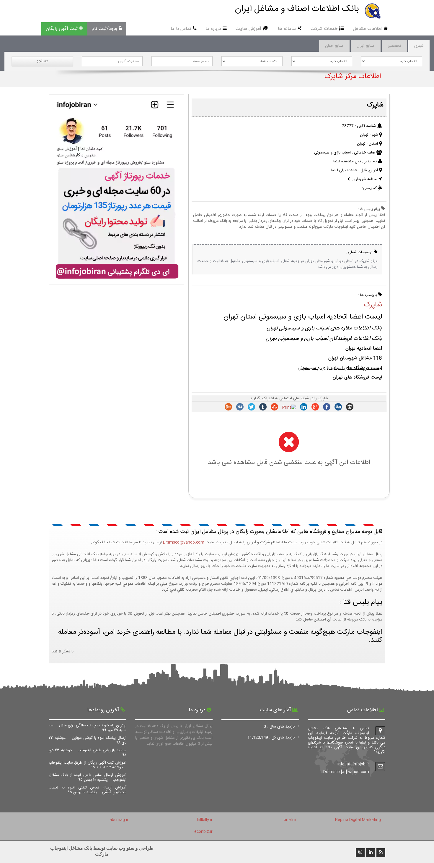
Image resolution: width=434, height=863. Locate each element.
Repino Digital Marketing (358, 820)
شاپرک (373, 305)
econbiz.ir (203, 831)
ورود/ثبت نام (104, 29)
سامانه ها (287, 29)
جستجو (42, 61)
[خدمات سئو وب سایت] (116, 281)
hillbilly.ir (205, 820)
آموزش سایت (248, 29)
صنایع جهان (334, 46)
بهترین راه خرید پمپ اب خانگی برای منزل (87, 728)
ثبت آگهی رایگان (62, 29)
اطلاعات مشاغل (367, 29)
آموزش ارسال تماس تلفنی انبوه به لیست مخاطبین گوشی (87, 790)
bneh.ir (290, 820)
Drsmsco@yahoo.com (183, 542)
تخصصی (394, 46)
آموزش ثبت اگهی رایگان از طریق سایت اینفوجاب (87, 765)
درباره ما (213, 29)
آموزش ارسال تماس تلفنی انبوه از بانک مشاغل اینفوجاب (87, 777)
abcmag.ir (119, 820)
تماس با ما (181, 29)
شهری (419, 46)
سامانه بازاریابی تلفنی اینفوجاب (87, 752)
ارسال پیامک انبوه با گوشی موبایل (87, 740)
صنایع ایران (366, 46)
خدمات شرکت (324, 29)
